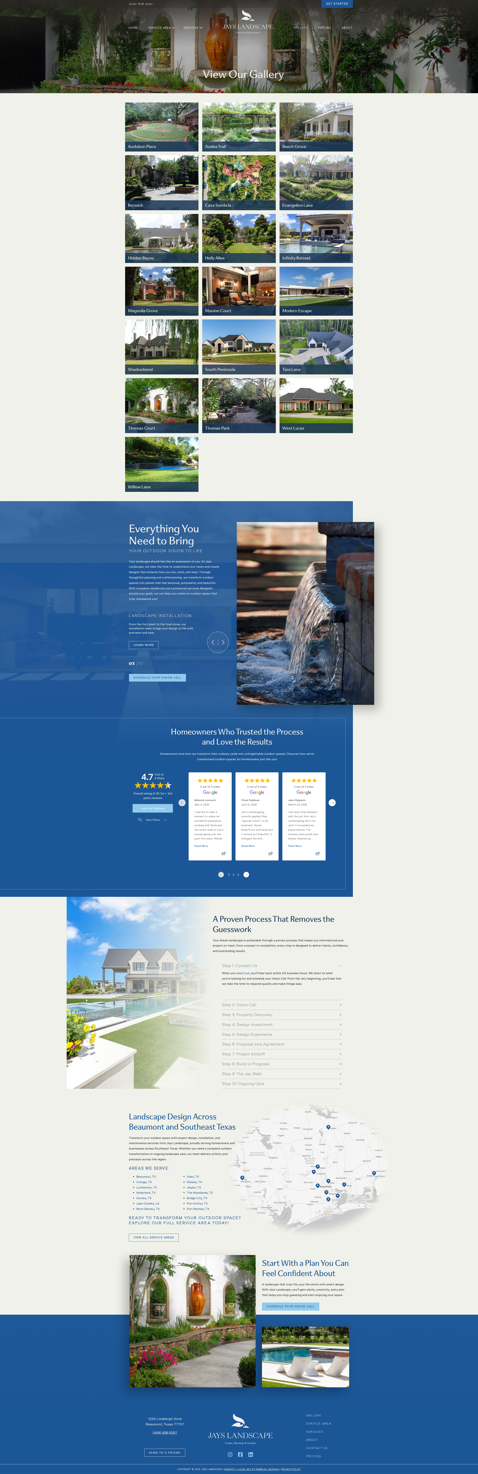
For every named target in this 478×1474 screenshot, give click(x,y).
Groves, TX (144, 1198)
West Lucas (293, 428)
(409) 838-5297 (141, 3)
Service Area (159, 27)
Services (191, 27)
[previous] (212, 642)
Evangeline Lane (297, 205)
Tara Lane (291, 369)
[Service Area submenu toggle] (173, 27)
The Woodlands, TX (200, 1192)
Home (133, 27)
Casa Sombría (218, 205)
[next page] (332, 802)
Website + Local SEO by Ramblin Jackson (251, 1469)
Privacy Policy (291, 1469)
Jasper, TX (194, 1187)
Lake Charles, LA (147, 1203)
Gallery (301, 27)
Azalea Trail (215, 146)
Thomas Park (217, 428)
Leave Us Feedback (153, 808)
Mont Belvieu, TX (148, 1209)
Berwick (135, 205)
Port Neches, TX (198, 1209)
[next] (223, 642)
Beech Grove (294, 146)
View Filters (153, 819)
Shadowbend (140, 369)
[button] (282, 966)
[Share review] (224, 854)
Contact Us (317, 1448)
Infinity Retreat (296, 258)
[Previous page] (221, 874)
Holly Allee (215, 258)
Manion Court (218, 310)
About (347, 27)
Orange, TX (144, 1182)
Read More (201, 845)
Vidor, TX (193, 1176)
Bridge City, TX (197, 1198)
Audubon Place (142, 146)
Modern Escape (297, 310)
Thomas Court (141, 428)
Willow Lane (139, 486)
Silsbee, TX (194, 1182)
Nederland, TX (146, 1192)
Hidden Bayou (141, 258)
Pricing (324, 27)
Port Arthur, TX (197, 1203)
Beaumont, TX (146, 1176)
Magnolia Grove (143, 310)
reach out (242, 973)
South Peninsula (220, 369)
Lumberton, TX (146, 1187)
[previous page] (182, 802)
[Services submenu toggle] (201, 27)
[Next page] (246, 874)
